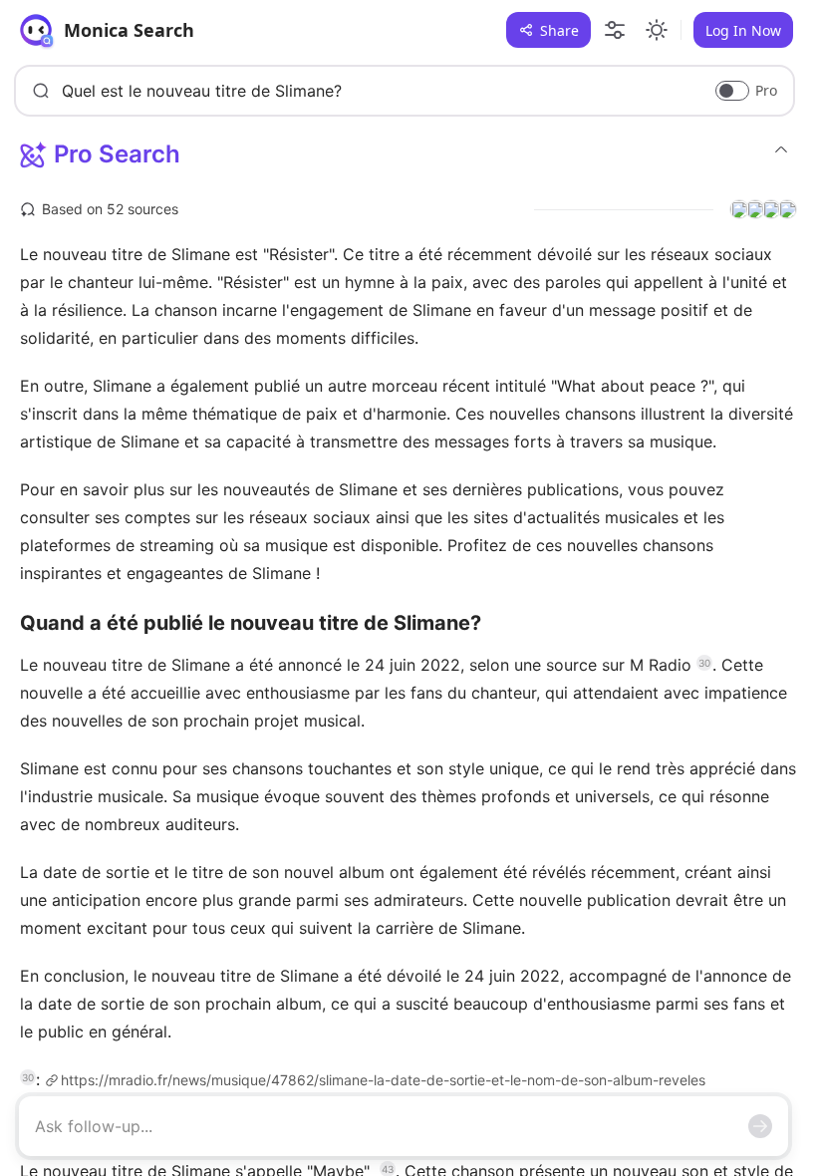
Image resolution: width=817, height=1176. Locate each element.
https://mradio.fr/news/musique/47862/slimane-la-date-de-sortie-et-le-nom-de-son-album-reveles (383, 1079)
